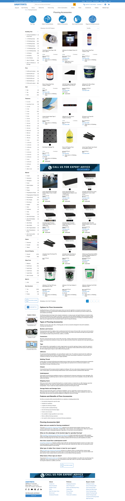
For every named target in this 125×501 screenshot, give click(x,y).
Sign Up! (33, 495)
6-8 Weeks (29, 55)
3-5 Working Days (31, 41)
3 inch (28, 159)
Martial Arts (41, 7)
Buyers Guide (89, 1)
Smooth (28, 244)
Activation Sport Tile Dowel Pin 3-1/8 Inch (50, 254)
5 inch (28, 166)
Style (26, 86)
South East (29, 270)
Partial (28, 294)
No (27, 291)
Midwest (28, 263)
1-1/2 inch (29, 144)
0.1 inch (28, 101)
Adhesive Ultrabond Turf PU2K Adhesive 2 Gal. (89, 286)
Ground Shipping (29, 251)
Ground (28, 254)
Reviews (105, 1)
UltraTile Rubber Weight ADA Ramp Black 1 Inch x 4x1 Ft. (69, 85)
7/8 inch (28, 137)
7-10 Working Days (31, 48)
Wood (28, 214)
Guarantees (69, 489)
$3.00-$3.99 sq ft (30, 76)
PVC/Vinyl (29, 202)
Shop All (17, 7)
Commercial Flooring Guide (92, 496)
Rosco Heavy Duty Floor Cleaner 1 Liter (88, 51)
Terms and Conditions (71, 494)
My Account (51, 493)
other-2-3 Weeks (30, 60)
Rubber (28, 204)
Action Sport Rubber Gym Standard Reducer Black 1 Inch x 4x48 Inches (69, 193)
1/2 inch (28, 128)
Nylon (28, 187)
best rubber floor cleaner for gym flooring (51, 450)
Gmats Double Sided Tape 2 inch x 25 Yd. (49, 117)
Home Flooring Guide (91, 491)
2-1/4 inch (29, 152)
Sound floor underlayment (46, 442)
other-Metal (29, 222)
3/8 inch (28, 125)
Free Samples (96, 1)
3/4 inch (28, 135)
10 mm (28, 118)
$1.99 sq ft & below (31, 71)
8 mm (28, 116)
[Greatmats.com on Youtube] (32, 489)
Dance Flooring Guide (91, 485)
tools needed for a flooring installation (53, 427)
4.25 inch (29, 164)
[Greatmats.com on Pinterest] (35, 489)
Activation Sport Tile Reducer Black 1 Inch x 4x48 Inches (69, 254)
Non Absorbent (29, 286)
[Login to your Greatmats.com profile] (105, 4)
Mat (27, 90)
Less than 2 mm (30, 104)
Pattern (27, 239)
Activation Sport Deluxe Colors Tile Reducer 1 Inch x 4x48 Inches (89, 193)
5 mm (28, 113)
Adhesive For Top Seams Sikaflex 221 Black (68, 117)
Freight (28, 256)
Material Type (105, 7)
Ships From (28, 260)
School (72, 7)
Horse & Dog (51, 7)
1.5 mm (28, 106)
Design (83, 1)
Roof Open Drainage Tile (48, 147)
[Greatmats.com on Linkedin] (41, 489)
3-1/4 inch (29, 161)
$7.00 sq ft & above (31, 83)
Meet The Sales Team (54, 491)
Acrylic (28, 175)
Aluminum (29, 178)
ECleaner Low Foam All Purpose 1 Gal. (87, 117)
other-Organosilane (31, 227)
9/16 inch (29, 130)
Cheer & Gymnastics (62, 7)
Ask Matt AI (33, 307)
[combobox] (55, 4)
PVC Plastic (29, 199)
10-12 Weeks (30, 58)
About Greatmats (53, 485)
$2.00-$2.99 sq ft (30, 73)
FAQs (50, 489)
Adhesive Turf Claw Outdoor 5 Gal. (69, 286)
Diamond (29, 242)
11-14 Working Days (31, 50)
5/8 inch (28, 132)
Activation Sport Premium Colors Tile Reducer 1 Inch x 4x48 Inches (49, 224)
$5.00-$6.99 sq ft (30, 80)
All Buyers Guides (90, 483)
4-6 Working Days (31, 43)
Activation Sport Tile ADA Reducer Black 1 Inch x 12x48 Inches (89, 224)
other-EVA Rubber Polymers (30, 219)
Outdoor (97, 7)
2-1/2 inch (29, 154)
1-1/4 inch (29, 142)
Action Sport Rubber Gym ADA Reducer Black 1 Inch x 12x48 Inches (50, 193)
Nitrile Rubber (30, 185)
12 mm (28, 121)
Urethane (29, 209)
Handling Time (28, 31)
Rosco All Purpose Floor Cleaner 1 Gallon (68, 148)
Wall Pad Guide (89, 498)
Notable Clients (52, 487)
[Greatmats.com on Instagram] (28, 489)
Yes (27, 289)
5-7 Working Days (31, 46)
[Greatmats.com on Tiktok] (38, 489)
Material (27, 172)
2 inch (28, 149)
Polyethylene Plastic (31, 192)
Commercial (88, 7)
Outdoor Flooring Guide (91, 493)
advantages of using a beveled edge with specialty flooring (55, 435)
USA (28, 282)
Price (26, 68)
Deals (101, 1)
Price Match (69, 493)
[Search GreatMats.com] (74, 4)
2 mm (28, 109)
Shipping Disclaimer (71, 483)
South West (29, 273)
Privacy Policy (69, 491)
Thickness (27, 98)
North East (29, 265)
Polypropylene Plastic (32, 195)
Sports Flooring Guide (91, 494)
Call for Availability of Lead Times (31, 35)
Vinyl (28, 211)
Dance (33, 7)
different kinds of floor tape (52, 458)
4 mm (28, 111)
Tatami (28, 247)
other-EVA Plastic (31, 216)
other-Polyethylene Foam (30, 231)
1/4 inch (28, 123)
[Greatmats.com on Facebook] (25, 489)
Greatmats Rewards (53, 494)
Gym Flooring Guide (90, 487)
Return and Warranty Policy (72, 487)
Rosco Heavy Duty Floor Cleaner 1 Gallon (48, 85)
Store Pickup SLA (70, 485)
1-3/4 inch (29, 147)
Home (79, 7)
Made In (27, 279)
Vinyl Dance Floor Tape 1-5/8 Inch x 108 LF (49, 51)
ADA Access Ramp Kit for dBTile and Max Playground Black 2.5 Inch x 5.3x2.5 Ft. (89, 255)
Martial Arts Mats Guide (91, 489)
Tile (27, 92)
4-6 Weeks (29, 53)
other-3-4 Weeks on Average (31, 63)
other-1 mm (29, 168)
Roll (27, 94)
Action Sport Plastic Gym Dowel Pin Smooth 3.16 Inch (89, 148)
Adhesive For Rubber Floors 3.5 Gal (69, 51)
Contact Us (51, 483)
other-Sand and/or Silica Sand (30, 234)
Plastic (28, 190)
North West (29, 268)
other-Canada (30, 275)
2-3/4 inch (29, 156)
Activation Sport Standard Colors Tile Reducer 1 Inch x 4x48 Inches (68, 224)
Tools (110, 1)
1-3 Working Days (31, 38)
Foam (28, 183)
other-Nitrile (29, 225)
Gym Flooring (24, 7)
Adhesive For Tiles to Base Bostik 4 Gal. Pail (88, 85)
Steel (28, 207)
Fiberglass (29, 180)
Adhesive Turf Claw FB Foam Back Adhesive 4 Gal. (49, 286)
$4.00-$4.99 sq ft (30, 78)
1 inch (28, 140)
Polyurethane (30, 197)
